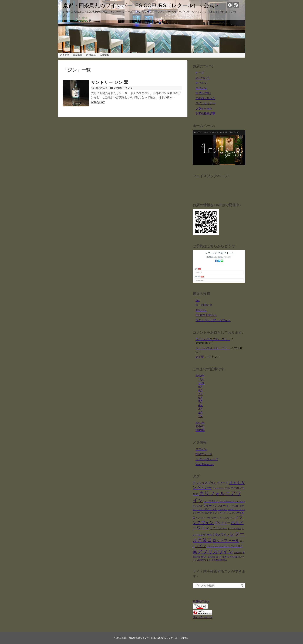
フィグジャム (228, 518)
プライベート (204, 108)
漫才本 (219, 557)
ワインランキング (202, 617)
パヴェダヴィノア (214, 518)
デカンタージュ (224, 513)
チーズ (200, 72)
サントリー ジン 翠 (109, 82)
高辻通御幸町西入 (219, 560)
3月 (200, 408)
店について (203, 77)
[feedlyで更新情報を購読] (230, 5)
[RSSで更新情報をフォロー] (236, 5)
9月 (200, 386)
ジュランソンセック (236, 509)
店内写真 (91, 55)
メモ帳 (200, 356)
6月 (200, 397)
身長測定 (233, 557)
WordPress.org (205, 464)
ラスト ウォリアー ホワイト (213, 320)
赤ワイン (201, 82)
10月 (201, 383)
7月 (200, 394)
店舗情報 (104, 55)
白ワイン (201, 88)
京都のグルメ (201, 601)
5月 (200, 401)
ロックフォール (226, 540)
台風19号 (238, 552)
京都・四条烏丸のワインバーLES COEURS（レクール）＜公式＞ (141, 5)
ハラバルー (201, 518)
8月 (200, 390)
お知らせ (201, 310)
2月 (200, 412)
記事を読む (98, 102)
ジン (195, 513)
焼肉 (224, 557)
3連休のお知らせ (206, 315)
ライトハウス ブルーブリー (213, 339)
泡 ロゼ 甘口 (203, 93)
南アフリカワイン (213, 551)
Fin (198, 300)
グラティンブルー (214, 505)
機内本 (204, 557)
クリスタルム (211, 501)
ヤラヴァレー (218, 528)
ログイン (201, 449)
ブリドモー (222, 523)
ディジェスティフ (207, 512)
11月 (201, 379)
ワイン (200, 546)
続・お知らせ (204, 304)
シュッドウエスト (207, 509)
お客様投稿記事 (205, 113)
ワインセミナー (205, 103)
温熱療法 (211, 557)
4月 (200, 405)
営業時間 (78, 55)
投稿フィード (204, 454)
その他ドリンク (123, 87)
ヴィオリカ (236, 546)
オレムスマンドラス (221, 488)
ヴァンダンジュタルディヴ (218, 546)
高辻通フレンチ (204, 560)
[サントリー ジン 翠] (76, 93)
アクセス (64, 55)
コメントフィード (207, 459)
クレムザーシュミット (229, 501)
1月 (200, 416)
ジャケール (222, 509)
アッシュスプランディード (210, 483)
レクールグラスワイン (215, 534)
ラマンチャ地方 (234, 529)
